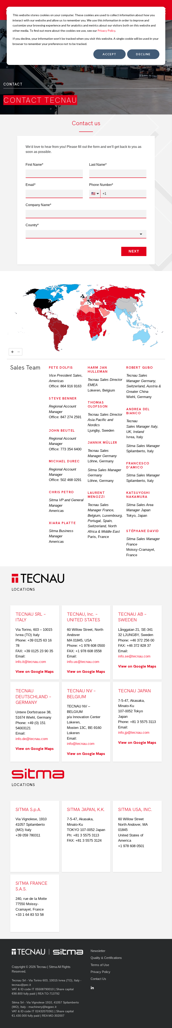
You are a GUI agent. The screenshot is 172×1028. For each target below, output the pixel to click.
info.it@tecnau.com (31, 662)
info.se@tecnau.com (134, 656)
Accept (109, 54)
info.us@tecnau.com (83, 662)
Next (134, 251)
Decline (143, 54)
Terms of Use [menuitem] (100, 965)
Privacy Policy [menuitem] (100, 972)
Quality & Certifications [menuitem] (106, 958)
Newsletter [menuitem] (98, 951)
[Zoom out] (19, 352)
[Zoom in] (12, 352)
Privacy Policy (106, 30)
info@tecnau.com (80, 744)
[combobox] (86, 234)
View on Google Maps (35, 671)
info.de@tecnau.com (32, 739)
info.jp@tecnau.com (133, 733)
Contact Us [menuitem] (98, 979)
